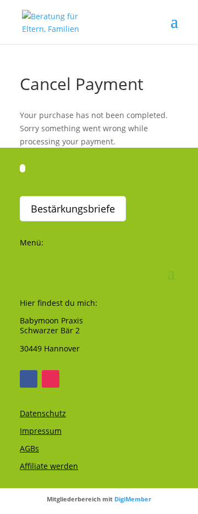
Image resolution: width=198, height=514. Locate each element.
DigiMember (132, 499)
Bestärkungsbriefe (73, 208)
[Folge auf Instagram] (50, 379)
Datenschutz (43, 413)
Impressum (41, 431)
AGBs (29, 448)
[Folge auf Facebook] (28, 379)
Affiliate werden (49, 466)
